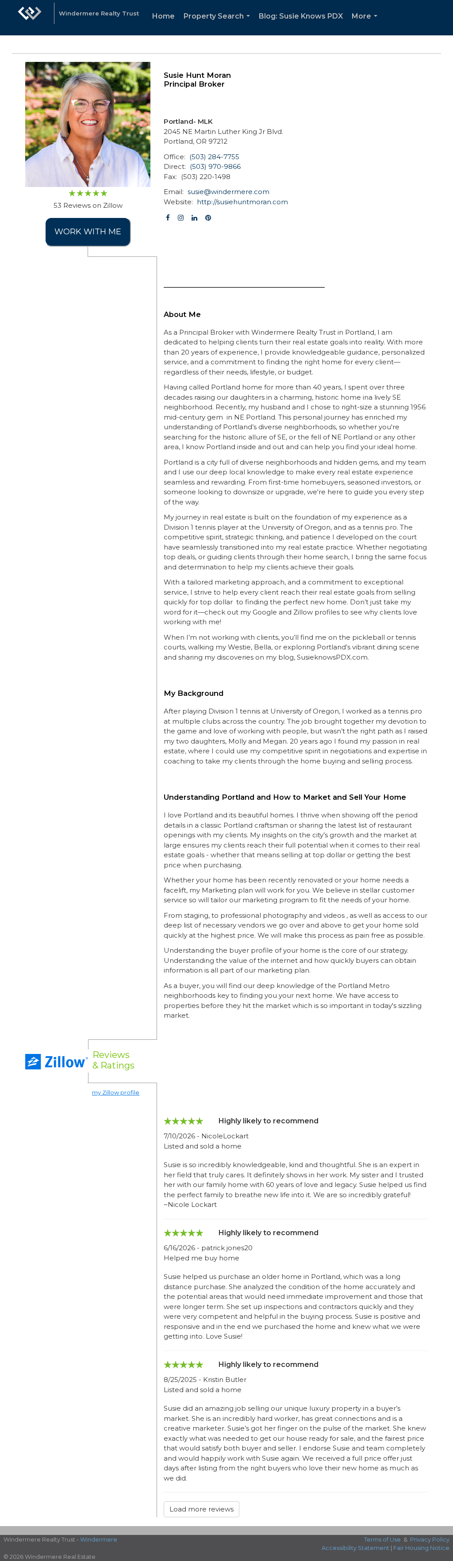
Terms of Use (382, 1539)
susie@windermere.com (228, 191)
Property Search (218, 23)
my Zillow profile (115, 1092)
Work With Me (87, 232)
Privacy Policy (429, 1539)
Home (163, 16)
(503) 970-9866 (215, 166)
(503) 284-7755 (214, 157)
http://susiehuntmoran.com (242, 202)
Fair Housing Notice (421, 1547)
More (366, 23)
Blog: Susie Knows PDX (301, 16)
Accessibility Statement (355, 1547)
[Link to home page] (29, 17)
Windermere (98, 1539)
